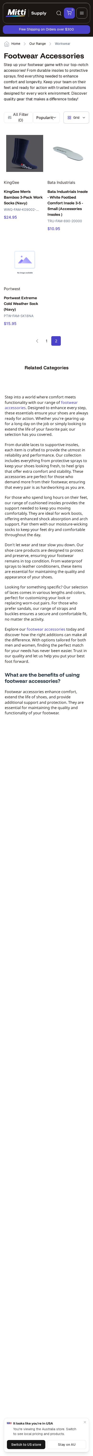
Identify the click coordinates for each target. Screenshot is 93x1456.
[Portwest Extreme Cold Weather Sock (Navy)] (25, 260)
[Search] (58, 13)
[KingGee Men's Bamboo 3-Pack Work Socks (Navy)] (25, 153)
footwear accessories (46, 629)
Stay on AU (67, 1444)
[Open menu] (81, 13)
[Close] (85, 1422)
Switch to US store (26, 1444)
